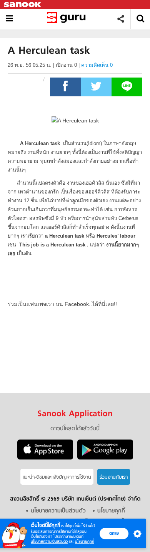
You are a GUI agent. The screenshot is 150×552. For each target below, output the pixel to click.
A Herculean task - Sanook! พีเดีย (68, 19)
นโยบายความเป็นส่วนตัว (49, 541)
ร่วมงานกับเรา (114, 477)
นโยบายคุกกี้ (84, 541)
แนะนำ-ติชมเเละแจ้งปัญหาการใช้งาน (57, 477)
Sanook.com (23, 5)
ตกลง (114, 533)
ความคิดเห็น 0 (97, 65)
